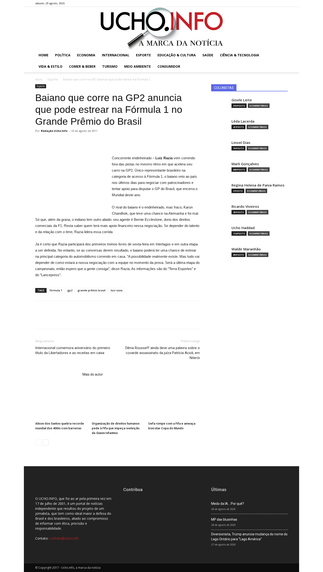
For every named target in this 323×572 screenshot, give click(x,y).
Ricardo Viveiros (245, 206)
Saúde (207, 55)
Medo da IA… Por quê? (227, 503)
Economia (86, 55)
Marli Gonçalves (245, 164)
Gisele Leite (241, 100)
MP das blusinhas (224, 519)
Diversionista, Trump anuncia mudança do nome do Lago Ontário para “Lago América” (249, 536)
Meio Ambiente (137, 66)
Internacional (115, 55)
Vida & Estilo (50, 66)
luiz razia (116, 290)
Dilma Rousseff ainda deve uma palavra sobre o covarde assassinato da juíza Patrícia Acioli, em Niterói (162, 353)
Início (38, 79)
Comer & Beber (82, 66)
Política (62, 55)
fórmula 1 (56, 290)
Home (43, 55)
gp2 (69, 290)
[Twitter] (276, 3)
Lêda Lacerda (242, 121)
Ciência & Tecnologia (239, 55)
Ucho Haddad (243, 228)
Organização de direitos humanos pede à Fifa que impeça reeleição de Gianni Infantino (116, 428)
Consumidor (168, 66)
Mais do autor (93, 374)
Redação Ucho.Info (54, 131)
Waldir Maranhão (246, 249)
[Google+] (268, 3)
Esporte (143, 55)
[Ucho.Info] (161, 28)
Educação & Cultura (176, 55)
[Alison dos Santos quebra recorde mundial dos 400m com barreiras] (61, 402)
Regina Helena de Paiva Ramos (257, 185)
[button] (282, 55)
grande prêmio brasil (91, 290)
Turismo (110, 66)
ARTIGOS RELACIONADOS (57, 374)
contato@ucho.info (64, 538)
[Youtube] (284, 3)
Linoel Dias (240, 142)
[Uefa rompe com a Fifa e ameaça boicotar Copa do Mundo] (174, 402)
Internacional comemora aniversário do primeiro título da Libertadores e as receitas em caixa (72, 350)
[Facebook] (260, 3)
